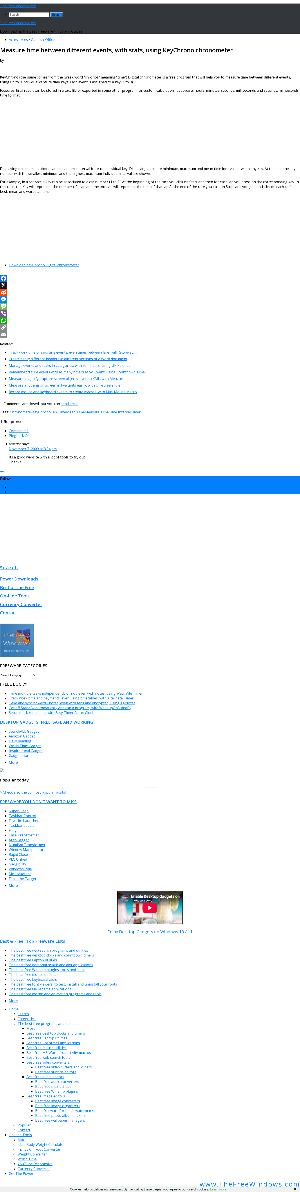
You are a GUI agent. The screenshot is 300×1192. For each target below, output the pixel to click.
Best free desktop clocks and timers (55, 1033)
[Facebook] (150, 278)
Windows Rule (20, 869)
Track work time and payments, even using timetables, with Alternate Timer (71, 698)
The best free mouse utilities (32, 974)
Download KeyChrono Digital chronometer (44, 265)
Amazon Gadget (22, 736)
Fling (13, 830)
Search (9, 568)
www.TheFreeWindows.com (250, 1183)
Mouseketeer (20, 873)
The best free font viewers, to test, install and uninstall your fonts (63, 984)
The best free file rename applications (40, 989)
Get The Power (21, 1173)
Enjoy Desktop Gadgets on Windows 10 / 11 (150, 931)
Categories (27, 1018)
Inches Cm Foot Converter (39, 1149)
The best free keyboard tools (33, 979)
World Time (27, 1159)
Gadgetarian (19, 755)
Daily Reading (20, 741)
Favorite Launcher (24, 820)
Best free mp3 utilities (53, 1086)
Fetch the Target (22, 878)
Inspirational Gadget (26, 750)
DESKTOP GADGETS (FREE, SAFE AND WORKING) (47, 722)
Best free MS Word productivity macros (58, 1052)
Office (50, 39)
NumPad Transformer (27, 844)
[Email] (150, 334)
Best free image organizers (57, 1105)
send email (69, 403)
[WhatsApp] (150, 320)
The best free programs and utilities (47, 1023)
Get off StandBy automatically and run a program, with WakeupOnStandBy (70, 707)
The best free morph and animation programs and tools (55, 993)
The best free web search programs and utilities (48, 950)
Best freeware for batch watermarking (67, 1110)
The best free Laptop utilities (33, 960)
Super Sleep (19, 811)
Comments (19, 430)
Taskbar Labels (21, 825)
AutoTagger (19, 840)
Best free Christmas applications (53, 1042)
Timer (136, 412)
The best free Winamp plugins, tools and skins (47, 969)
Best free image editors (45, 1096)
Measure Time (97, 412)
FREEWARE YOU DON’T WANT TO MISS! (38, 801)
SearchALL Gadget (24, 731)
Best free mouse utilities (46, 1047)
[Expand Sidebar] (2, 471)
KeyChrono (41, 412)
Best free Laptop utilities (46, 1038)
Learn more (218, 1189)
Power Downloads (19, 579)
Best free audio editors (45, 1076)
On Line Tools (20, 1134)
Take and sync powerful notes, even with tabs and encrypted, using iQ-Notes (72, 703)
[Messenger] (150, 299)
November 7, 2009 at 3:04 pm (33, 448)
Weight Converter (32, 1154)
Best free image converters (57, 1101)
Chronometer (21, 412)
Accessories (18, 39)
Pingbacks (18, 435)
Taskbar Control (22, 815)
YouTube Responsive (35, 1163)
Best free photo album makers (60, 1115)
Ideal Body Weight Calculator (41, 1144)
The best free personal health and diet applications (51, 964)
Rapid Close (18, 854)
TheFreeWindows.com (18, 6)
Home (14, 1009)
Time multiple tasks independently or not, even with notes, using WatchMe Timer (76, 693)
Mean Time (75, 412)
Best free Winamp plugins (56, 1091)
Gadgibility (17, 864)
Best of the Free (17, 587)
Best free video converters (48, 1062)
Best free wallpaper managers (60, 1120)
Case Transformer (24, 835)
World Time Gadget (25, 745)
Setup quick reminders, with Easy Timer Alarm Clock (51, 712)
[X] (150, 285)
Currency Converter (21, 604)
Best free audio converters (57, 1081)
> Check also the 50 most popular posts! (33, 792)
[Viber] (150, 313)
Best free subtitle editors (55, 1072)
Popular (24, 1125)
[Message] (150, 306)
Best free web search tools (48, 1057)
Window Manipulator (26, 849)
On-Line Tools (15, 596)
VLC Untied (18, 859)
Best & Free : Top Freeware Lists (32, 941)
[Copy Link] (150, 327)
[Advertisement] (132, 132)
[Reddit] (150, 292)
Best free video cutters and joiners (63, 1067)
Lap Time (58, 412)
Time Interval (120, 412)
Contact (8, 613)
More (13, 762)
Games (36, 39)
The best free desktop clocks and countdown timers (51, 955)
